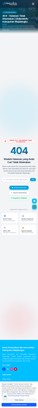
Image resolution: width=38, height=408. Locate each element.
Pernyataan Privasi (18, 396)
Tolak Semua (19, 400)
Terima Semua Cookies (19, 404)
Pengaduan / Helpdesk (20, 198)
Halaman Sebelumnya (20, 192)
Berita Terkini (6, 379)
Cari (33, 179)
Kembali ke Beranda (20, 187)
